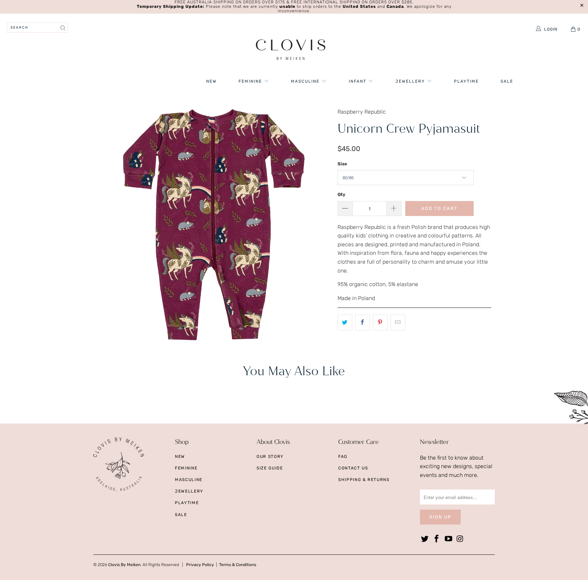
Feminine (251, 81)
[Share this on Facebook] (362, 322)
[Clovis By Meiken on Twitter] (425, 539)
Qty (341, 194)
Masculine (306, 81)
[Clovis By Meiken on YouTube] (448, 539)
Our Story (270, 456)
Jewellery (411, 81)
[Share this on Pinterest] (380, 322)
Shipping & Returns (364, 479)
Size (342, 163)
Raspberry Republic (362, 112)
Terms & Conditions (237, 564)
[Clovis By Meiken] (291, 50)
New (211, 81)
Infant (358, 81)
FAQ (342, 456)
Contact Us (353, 468)
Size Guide (270, 468)
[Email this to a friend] (398, 322)
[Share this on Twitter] (345, 322)
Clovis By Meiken (124, 564)
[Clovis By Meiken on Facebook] (437, 539)
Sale (507, 81)
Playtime (466, 81)
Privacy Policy (200, 564)
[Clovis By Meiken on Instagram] (460, 539)
